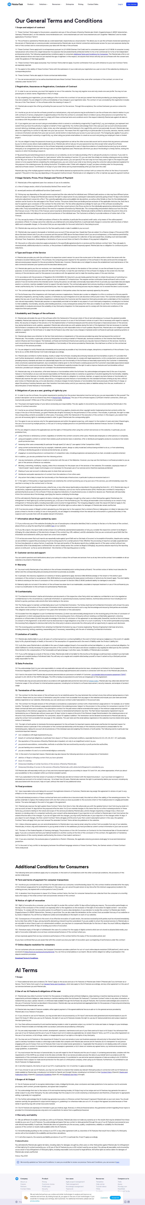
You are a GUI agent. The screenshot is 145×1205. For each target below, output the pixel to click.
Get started (131, 4)
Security (45, 1189)
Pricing (80, 4)
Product (30, 4)
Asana (120, 1184)
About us (23, 1182)
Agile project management (75, 1182)
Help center (100, 1184)
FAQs (98, 1189)
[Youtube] (125, 1202)
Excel (120, 1193)
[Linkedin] (128, 1202)
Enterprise (70, 4)
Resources (56, 4)
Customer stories (48, 1184)
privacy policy (34, 1201)
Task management (72, 1184)
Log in (120, 4)
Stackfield (121, 1189)
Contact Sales (93, 4)
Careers (23, 1184)
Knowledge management (75, 1186)
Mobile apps (46, 1186)
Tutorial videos (101, 1186)
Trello (120, 1182)
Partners (23, 1186)
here (117, 1162)
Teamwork (69, 1189)
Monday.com (122, 1186)
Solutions (42, 4)
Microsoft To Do (124, 1191)
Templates (99, 1182)
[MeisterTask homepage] (15, 4)
